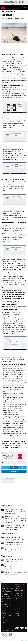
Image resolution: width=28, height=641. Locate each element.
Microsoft (3, 622)
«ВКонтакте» (7, 91)
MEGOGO (4, 620)
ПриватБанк (4, 612)
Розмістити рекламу (7, 598)
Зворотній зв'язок (6, 596)
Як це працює (18, 593)
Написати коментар (14, 471)
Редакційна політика (7, 588)
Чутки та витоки (19, 612)
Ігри (16, 598)
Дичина (17, 613)
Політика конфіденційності (6, 590)
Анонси (17, 615)
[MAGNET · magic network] (7, 635)
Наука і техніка (19, 590)
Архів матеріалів (6, 606)
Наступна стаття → (8, 481)
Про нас (3, 586)
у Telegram (21, 463)
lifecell (3, 617)
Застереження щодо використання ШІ (7, 594)
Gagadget (3, 7)
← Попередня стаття (8, 478)
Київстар (3, 613)
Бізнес (16, 588)
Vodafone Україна (6, 615)
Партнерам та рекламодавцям (5, 603)
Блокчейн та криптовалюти (19, 596)
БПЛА (16, 592)
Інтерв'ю (17, 586)
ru (2, 626)
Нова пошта (4, 619)
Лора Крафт (9, 18)
